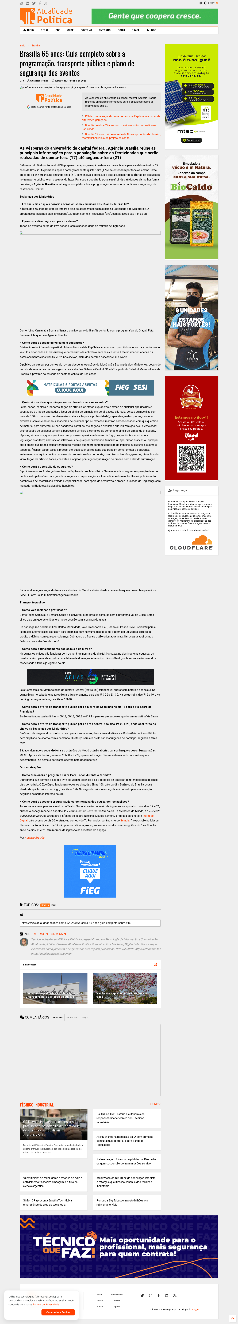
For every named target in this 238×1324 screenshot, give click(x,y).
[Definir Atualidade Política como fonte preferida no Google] (49, 98)
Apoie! (117, 1306)
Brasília (36, 45)
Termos (99, 1300)
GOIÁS (121, 30)
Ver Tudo (154, 1104)
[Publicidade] (90, 677)
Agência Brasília (34, 837)
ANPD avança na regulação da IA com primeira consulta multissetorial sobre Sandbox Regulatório (125, 1140)
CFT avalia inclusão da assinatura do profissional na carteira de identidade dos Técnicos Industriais (51, 1126)
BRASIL (136, 30)
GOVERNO (86, 30)
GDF (57, 30)
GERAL (44, 30)
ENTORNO (105, 30)
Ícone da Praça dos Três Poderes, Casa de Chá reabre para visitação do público (54, 995)
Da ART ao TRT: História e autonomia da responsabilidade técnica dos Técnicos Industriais (120, 1118)
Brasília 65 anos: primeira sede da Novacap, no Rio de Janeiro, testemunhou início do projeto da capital (121, 136)
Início (22, 45)
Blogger (195, 1309)
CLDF (70, 30)
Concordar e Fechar (58, 1312)
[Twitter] (34, 3)
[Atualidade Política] (46, 22)
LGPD (117, 1300)
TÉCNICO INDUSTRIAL (37, 1105)
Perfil (99, 1294)
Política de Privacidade (46, 1304)
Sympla (124, 820)
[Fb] (40, 3)
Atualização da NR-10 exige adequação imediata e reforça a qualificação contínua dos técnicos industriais (126, 1182)
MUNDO (151, 30)
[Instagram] (21, 3)
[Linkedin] (27, 3)
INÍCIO (30, 30)
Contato (99, 1306)
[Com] (174, 1295)
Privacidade (117, 1294)
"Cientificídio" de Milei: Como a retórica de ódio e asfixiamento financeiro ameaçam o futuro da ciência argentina (52, 1182)
